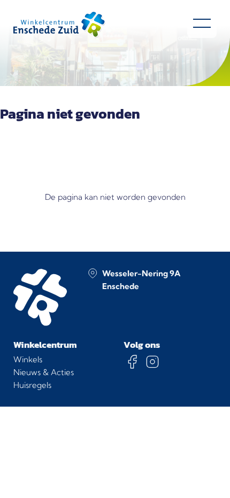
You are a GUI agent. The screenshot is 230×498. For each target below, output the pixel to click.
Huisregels (32, 385)
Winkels (27, 359)
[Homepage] (59, 24)
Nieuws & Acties (43, 372)
